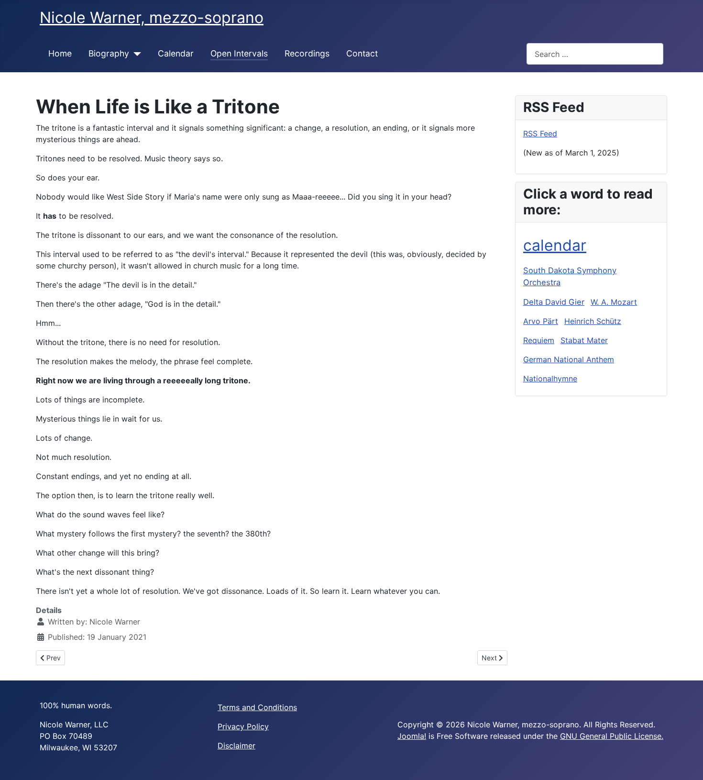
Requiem (538, 340)
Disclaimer (236, 745)
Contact (362, 53)
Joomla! (411, 736)
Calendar (176, 53)
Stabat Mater (584, 340)
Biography (108, 53)
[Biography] (135, 53)
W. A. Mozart (614, 302)
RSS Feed (540, 133)
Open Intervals (239, 53)
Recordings (307, 53)
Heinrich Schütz (592, 321)
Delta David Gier (553, 302)
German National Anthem (568, 359)
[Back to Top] (686, 762)
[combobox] (595, 54)
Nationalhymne (550, 378)
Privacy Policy (243, 726)
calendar (554, 245)
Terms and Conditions (257, 707)
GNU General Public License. (611, 736)
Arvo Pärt (540, 321)
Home (60, 53)
